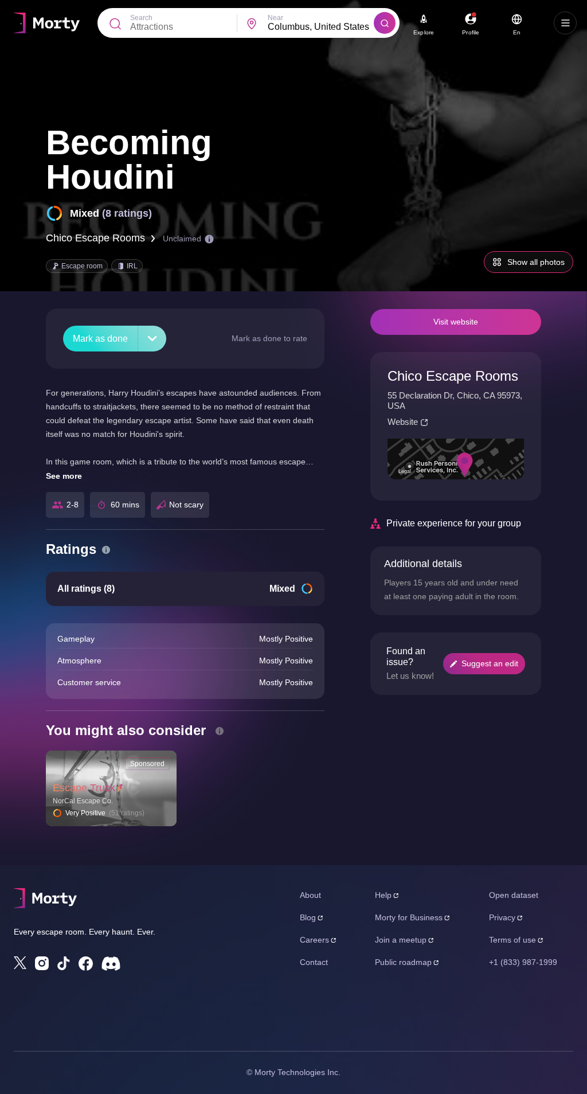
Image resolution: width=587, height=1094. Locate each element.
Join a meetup (400, 939)
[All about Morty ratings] (106, 550)
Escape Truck (84, 788)
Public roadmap (403, 962)
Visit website (455, 321)
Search (141, 18)
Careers (314, 939)
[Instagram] (42, 963)
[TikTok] (63, 963)
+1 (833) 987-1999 (523, 962)
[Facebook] (86, 963)
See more (64, 475)
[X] (20, 962)
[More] (152, 338)
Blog (308, 917)
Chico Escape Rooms (95, 238)
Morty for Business (409, 917)
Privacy (502, 917)
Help (383, 895)
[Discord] (110, 963)
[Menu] (565, 22)
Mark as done (100, 338)
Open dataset (513, 895)
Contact (314, 962)
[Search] (385, 23)
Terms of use (512, 939)
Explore (423, 32)
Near (275, 18)
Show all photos (536, 262)
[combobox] (321, 27)
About (310, 895)
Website (403, 422)
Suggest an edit (489, 663)
